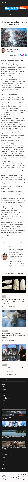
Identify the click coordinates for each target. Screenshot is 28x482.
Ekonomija (4, 364)
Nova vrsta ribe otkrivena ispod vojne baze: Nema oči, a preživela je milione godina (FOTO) (13, 301)
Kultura (3, 395)
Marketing (4, 466)
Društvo (3, 387)
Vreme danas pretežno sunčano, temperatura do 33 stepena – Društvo (13, 437)
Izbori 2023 (4, 394)
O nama (17, 1)
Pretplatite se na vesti (14, 4)
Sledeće (20, 242)
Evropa (3, 392)
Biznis (14, 19)
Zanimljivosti (4, 330)
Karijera (3, 464)
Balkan (3, 384)
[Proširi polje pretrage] (15, 14)
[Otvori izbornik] (11, 15)
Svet (3, 403)
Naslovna (12, 1)
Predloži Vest (5, 459)
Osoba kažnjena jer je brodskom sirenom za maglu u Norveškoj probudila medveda (14, 336)
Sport (3, 402)
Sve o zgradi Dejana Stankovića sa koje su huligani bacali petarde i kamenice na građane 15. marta (14, 370)
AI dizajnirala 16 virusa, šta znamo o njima (11, 426)
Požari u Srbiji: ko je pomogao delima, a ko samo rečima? (14, 417)
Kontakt (3, 468)
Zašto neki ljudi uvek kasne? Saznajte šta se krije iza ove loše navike (14, 448)
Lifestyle (4, 296)
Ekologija (4, 389)
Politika (3, 400)
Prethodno (6, 242)
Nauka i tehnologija (6, 398)
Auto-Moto (4, 383)
